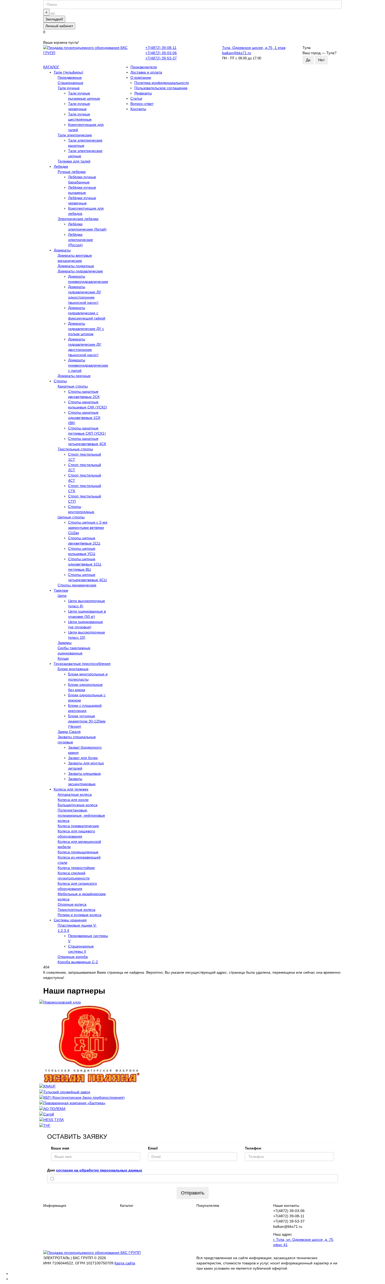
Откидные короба (73, 957)
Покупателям (207, 1205)
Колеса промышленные (78, 852)
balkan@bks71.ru (236, 53)
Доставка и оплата (146, 72)
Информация (54, 1205)
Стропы (60, 381)
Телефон (253, 1148)
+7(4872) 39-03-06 (161, 53)
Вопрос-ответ (141, 104)
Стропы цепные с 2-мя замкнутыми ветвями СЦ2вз (87, 527)
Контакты (138, 109)
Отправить (192, 1193)
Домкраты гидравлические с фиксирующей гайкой (86, 313)
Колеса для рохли (73, 800)
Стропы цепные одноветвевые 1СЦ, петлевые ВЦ (85, 564)
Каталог (126, 1205)
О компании (140, 77)
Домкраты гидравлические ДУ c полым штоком (86, 328)
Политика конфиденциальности (161, 83)
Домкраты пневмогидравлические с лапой (88, 365)
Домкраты (62, 250)
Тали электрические (75, 135)
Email (153, 1148)
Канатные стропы (73, 386)
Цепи (62, 595)
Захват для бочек (83, 758)
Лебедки (61, 166)
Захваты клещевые (84, 773)
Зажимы (65, 643)
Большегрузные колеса (77, 805)
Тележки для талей (74, 161)
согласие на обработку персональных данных (99, 1170)
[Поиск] (53, 13)
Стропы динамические (77, 585)
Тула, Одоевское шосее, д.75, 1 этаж (253, 48)
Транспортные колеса (76, 909)
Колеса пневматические (78, 826)
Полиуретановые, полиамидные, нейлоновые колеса (81, 815)
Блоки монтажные (73, 669)
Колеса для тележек (71, 789)
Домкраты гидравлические (80, 271)
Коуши (63, 658)
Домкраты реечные (74, 376)
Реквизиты (143, 93)
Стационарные (70, 83)
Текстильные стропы (75, 449)
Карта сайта (124, 1263)
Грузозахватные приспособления (82, 663)
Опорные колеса (72, 904)
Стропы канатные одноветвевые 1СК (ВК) (84, 417)
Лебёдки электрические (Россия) (80, 239)
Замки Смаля (69, 732)
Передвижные (70, 77)
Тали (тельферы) (68, 72)
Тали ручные (69, 88)
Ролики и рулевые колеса (79, 915)
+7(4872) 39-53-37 (161, 58)
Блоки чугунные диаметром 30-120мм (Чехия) (87, 721)
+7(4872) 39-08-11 (161, 48)
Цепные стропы (71, 517)
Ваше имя (60, 1148)
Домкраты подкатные (76, 266)
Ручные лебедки (72, 172)
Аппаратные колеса (75, 794)
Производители (143, 67)
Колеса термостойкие (76, 868)
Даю (94, 1170)
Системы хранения (70, 920)
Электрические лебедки (78, 219)
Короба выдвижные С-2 (78, 962)
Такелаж (61, 590)
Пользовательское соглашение (161, 88)
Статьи (136, 98)
